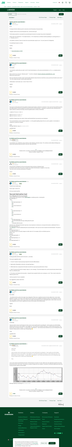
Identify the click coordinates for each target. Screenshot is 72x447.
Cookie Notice (18, 444)
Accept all (52, 443)
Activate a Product (58, 424)
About (43, 419)
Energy (19, 425)
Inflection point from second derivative (17, 21)
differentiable (27, 197)
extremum (13, 227)
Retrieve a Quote (33, 421)
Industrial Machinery (22, 427)
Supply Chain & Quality (47, 426)
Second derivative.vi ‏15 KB (17, 51)
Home (5, 6)
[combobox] (37, 14)
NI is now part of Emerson (47, 417)
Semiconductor (21, 432)
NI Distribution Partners (35, 417)
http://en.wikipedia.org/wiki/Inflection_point (46, 74)
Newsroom (44, 424)
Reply (60, 55)
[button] (11, 55)
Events (43, 428)
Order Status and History (35, 419)
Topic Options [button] (11, 17)
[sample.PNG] (36, 374)
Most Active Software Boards (27, 6)
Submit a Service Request (59, 426)
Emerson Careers (45, 421)
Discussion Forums (16, 6)
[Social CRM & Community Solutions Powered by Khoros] (61, 404)
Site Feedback (57, 428)
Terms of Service (33, 424)
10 (13, 395)
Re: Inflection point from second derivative (18, 63)
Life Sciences (21, 430)
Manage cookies (44, 443)
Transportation (21, 434)
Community (9, 6)
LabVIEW (35, 6)
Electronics (20, 423)
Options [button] (60, 65)
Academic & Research (22, 417)
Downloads (56, 417)
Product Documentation (59, 419)
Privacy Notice (35, 443)
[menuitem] (9, 3)
